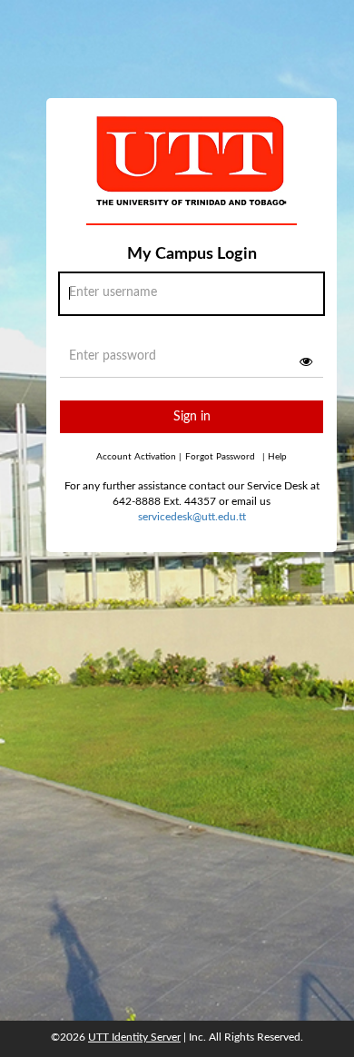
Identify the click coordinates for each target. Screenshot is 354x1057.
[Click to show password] (306, 361)
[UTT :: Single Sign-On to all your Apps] (191, 176)
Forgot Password (220, 456)
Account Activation (139, 456)
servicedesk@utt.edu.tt (192, 516)
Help (274, 456)
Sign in (192, 416)
